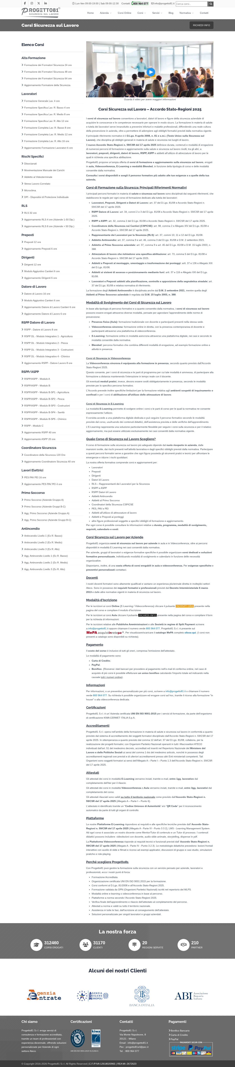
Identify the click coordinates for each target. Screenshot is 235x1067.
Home (90, 13)
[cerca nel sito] (210, 4)
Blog (171, 13)
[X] (38, 3)
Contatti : (126, 3)
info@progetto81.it (164, 3)
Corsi (140, 13)
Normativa (185, 13)
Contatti (204, 13)
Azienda (104, 13)
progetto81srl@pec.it (137, 1047)
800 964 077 (153, 628)
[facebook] (25, 3)
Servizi (156, 13)
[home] (41, 12)
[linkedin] (45, 3)
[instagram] (32, 3)
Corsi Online (124, 13)
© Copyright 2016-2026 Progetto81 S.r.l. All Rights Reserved (54, 1063)
